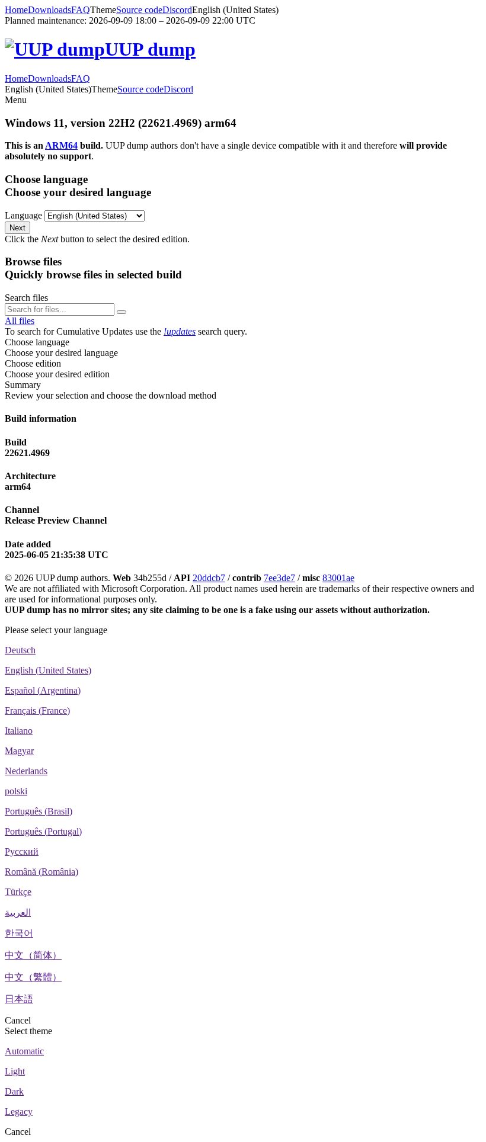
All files (19, 321)
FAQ (80, 10)
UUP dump (150, 49)
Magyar (19, 751)
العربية (18, 912)
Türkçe (18, 892)
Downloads (49, 10)
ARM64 (61, 145)
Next (17, 227)
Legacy (19, 1111)
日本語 (19, 999)
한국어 (19, 933)
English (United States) (48, 670)
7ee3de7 (279, 578)
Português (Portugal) (43, 831)
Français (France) (37, 710)
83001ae (338, 578)
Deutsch (20, 650)
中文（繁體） (33, 977)
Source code (139, 10)
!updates (180, 331)
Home (16, 10)
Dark (14, 1091)
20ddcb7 (209, 578)
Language (23, 215)
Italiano (19, 731)
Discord (177, 10)
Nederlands (26, 771)
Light (15, 1071)
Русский (22, 851)
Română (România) (41, 872)
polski (16, 791)
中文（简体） (33, 955)
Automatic (24, 1051)
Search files (26, 298)
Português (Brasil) (38, 811)
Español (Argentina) (43, 690)
